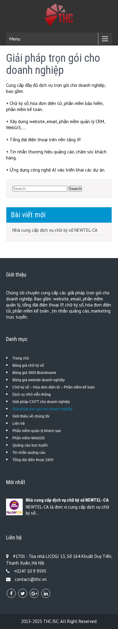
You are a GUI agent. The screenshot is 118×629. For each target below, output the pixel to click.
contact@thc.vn (31, 579)
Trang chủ (20, 358)
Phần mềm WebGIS (28, 438)
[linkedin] (45, 593)
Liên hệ (18, 423)
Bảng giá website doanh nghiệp (38, 380)
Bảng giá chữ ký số (28, 365)
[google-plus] (34, 593)
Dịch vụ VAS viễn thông (31, 394)
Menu (14, 39)
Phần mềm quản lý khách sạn (36, 431)
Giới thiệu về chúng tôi (30, 416)
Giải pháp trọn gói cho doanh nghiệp (42, 409)
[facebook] (11, 593)
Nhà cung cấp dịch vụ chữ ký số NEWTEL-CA (54, 230)
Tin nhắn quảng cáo (28, 452)
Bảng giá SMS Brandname (34, 373)
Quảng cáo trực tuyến (30, 445)
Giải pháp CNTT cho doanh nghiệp (41, 402)
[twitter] (22, 593)
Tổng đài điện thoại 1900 (33, 460)
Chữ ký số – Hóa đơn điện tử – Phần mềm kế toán (53, 387)
